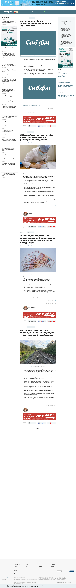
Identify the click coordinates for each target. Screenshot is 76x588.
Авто (27, 564)
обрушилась (40, 101)
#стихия (35, 105)
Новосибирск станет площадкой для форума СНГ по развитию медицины (8, 164)
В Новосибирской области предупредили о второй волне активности (9, 135)
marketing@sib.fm (17, 574)
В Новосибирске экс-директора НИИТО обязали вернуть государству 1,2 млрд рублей (9, 168)
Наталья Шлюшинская (32, 213)
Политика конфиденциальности (43, 581)
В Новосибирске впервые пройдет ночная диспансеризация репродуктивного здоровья (9, 48)
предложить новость (6, 19)
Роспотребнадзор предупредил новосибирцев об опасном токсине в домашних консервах (8, 90)
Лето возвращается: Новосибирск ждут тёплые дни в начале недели (9, 155)
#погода (38, 105)
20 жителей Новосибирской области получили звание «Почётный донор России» (8, 149)
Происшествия (17, 564)
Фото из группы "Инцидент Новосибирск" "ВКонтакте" (29, 55)
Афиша (40, 564)
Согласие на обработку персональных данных (45, 582)
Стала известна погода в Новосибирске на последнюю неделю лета (9, 117)
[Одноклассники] (28, 143)
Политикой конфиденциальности (32, 586)
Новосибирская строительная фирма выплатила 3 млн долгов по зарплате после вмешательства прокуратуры (8, 54)
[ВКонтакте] (26, 143)
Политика (40, 566)
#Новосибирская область (28, 105)
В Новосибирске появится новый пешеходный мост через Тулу (7, 126)
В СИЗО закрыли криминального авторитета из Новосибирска (7, 131)
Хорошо (67, 586)
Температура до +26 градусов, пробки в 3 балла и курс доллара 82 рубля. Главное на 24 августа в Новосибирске (9, 80)
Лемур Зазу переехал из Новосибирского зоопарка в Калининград (9, 159)
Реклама (16, 570)
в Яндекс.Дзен (4, 579)
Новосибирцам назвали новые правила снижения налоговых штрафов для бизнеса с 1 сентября (9, 96)
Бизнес (27, 566)
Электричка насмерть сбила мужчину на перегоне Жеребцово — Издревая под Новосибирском (9, 59)
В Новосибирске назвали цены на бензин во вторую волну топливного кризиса (9, 107)
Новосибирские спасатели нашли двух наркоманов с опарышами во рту (9, 122)
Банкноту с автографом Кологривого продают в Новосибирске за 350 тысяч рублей (9, 101)
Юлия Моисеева (31, 112)
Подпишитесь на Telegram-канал (38, 171)
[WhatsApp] (29, 143)
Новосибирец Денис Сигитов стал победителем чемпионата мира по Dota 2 (9, 22)
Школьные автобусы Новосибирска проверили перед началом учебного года (9, 140)
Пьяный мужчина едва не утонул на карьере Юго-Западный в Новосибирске (9, 65)
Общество (16, 566)
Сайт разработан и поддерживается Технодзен (64, 582)
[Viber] (31, 143)
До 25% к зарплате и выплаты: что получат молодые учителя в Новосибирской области (9, 111)
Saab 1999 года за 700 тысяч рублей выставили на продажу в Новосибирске (9, 85)
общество (30, 131)
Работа (52, 566)
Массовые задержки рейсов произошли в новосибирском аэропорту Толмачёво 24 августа (9, 70)
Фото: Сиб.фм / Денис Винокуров (25, 272)
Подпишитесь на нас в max (51, 108)
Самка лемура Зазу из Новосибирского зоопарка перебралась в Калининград (9, 75)
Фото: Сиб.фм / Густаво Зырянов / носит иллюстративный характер (31, 169)
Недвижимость (54, 564)
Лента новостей (6, 17)
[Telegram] (32, 142)
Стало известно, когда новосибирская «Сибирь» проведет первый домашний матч (8, 174)
